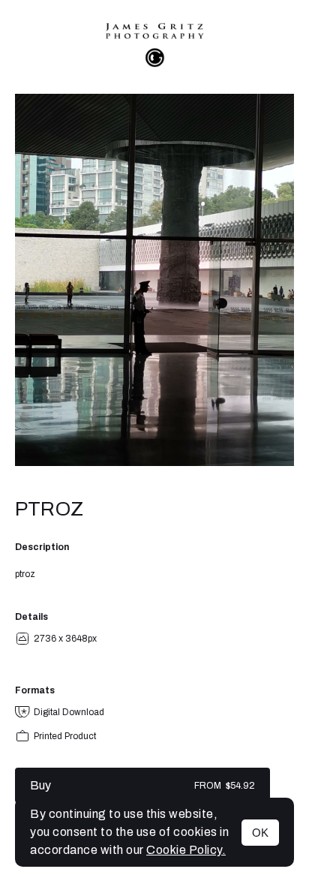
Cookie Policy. (186, 849)
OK (260, 832)
